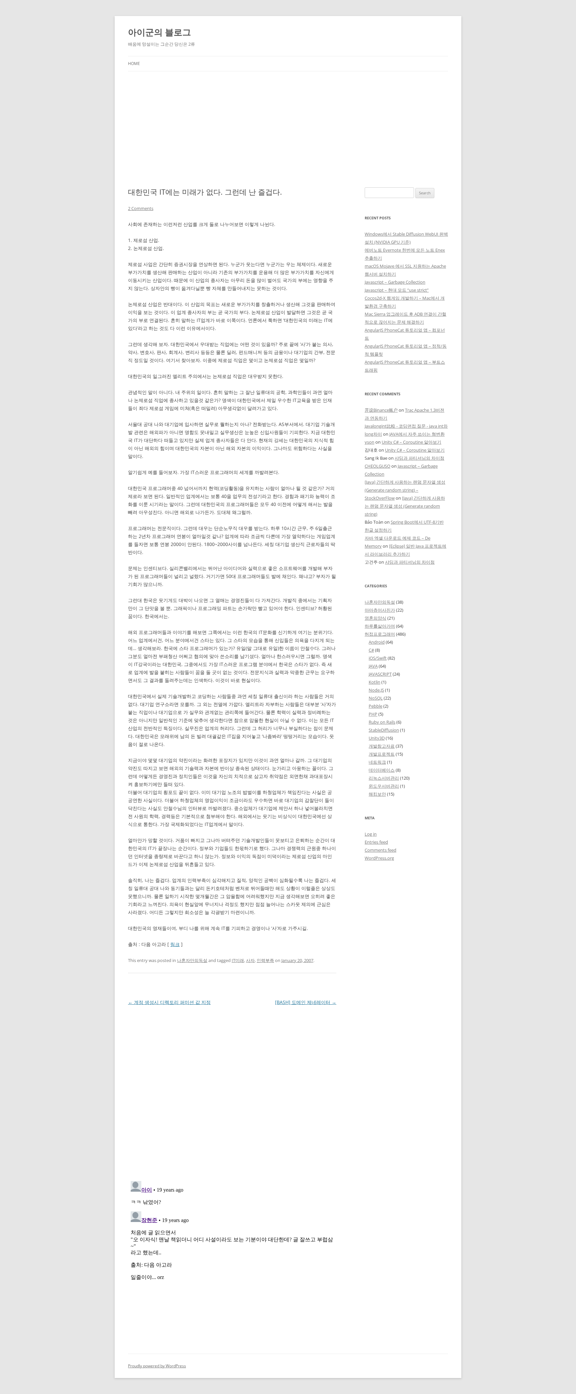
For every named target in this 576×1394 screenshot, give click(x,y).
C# (371, 650)
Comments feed (380, 850)
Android (377, 642)
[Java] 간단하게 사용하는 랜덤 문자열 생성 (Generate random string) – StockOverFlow (405, 490)
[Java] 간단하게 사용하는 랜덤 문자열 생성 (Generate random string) (405, 506)
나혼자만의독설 (192, 960)
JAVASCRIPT (380, 674)
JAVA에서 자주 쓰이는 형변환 (417, 434)
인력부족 (265, 960)
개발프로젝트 (382, 754)
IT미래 (238, 960)
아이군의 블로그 (159, 32)
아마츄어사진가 (380, 610)
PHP (373, 714)
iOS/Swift (378, 658)
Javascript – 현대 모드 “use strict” (397, 290)
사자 (250, 960)
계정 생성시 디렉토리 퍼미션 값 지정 (169, 1002)
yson (369, 442)
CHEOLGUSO (377, 466)
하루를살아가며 (380, 626)
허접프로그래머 (380, 634)
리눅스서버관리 (384, 778)
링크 (175, 944)
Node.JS (376, 690)
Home (134, 63)
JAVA (373, 666)
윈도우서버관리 (384, 786)
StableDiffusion (384, 730)
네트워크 (377, 762)
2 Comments (140, 208)
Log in (371, 834)
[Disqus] (232, 1090)
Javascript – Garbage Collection (395, 282)
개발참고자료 (382, 746)
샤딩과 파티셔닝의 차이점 (419, 458)
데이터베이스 (382, 770)
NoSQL (376, 698)
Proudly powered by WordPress (157, 1366)
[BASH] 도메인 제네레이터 (305, 1002)
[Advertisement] (288, 121)
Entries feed (376, 842)
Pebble (375, 706)
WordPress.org (379, 858)
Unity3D (377, 738)
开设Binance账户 (381, 410)
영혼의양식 (375, 618)
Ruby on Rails (382, 722)
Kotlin (374, 682)
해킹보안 (377, 794)
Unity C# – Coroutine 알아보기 (411, 442)
